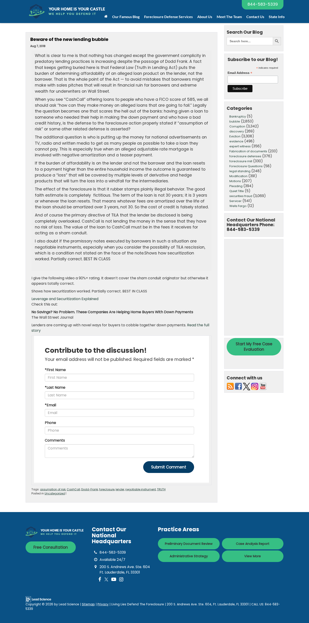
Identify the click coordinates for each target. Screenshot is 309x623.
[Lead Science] (38, 599)
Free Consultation (50, 547)
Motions (235, 181)
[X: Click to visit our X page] (106, 579)
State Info (277, 16)
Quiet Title (236, 191)
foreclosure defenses (245, 156)
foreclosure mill (240, 161)
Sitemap (88, 604)
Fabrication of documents (248, 151)
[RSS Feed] (230, 386)
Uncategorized (55, 493)
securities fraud (240, 196)
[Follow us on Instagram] (254, 386)
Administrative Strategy (189, 556)
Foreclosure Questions (246, 166)
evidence (236, 141)
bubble (234, 121)
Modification (238, 176)
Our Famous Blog (126, 16)
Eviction (234, 136)
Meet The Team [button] (229, 16)
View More (252, 556)
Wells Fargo (238, 206)
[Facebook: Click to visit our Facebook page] (99, 579)
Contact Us (255, 16)
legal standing (239, 171)
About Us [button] (204, 16)
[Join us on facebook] (238, 386)
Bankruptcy (237, 116)
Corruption (237, 126)
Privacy (103, 604)
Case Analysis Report (252, 543)
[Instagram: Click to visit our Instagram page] (121, 579)
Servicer (235, 201)
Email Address (240, 73)
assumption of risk (53, 489)
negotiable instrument (140, 489)
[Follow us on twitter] (246, 386)
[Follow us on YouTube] (262, 386)
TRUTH (161, 489)
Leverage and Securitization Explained (64, 298)
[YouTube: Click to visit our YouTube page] (113, 579)
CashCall (73, 489)
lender (120, 489)
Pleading (235, 186)
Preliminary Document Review (189, 543)
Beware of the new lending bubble (69, 39)
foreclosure (106, 489)
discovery (236, 131)
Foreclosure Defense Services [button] (168, 16)
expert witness (240, 146)
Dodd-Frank (89, 489)
